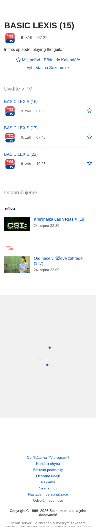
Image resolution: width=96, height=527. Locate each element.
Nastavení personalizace (48, 494)
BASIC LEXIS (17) (21, 128)
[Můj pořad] (89, 110)
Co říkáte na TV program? (48, 457)
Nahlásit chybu (48, 464)
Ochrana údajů (48, 476)
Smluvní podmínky (48, 470)
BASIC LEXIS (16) (21, 101)
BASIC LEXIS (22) (21, 154)
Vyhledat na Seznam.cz (48, 67)
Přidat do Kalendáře (62, 60)
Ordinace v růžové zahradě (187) (58, 261)
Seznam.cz (48, 488)
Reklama (48, 482)
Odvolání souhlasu (48, 500)
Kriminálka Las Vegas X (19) (60, 219)
